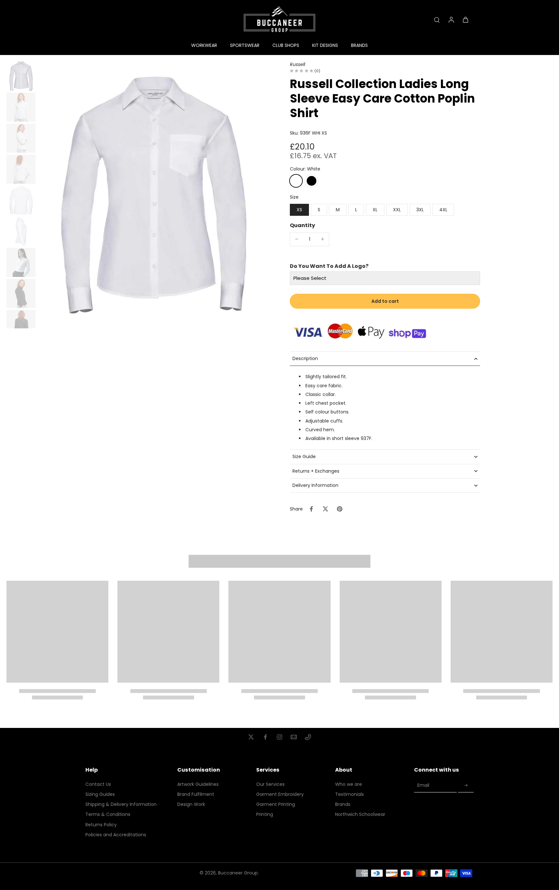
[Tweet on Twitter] (325, 509)
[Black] (311, 181)
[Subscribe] (466, 786)
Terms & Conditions (107, 814)
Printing (264, 814)
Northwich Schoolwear (360, 814)
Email (423, 785)
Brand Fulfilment (195, 794)
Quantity (302, 225)
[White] (296, 181)
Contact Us (98, 784)
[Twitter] (251, 737)
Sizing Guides (100, 794)
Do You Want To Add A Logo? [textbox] (329, 266)
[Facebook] (265, 737)
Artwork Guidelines (198, 784)
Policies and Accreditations (115, 835)
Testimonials (349, 794)
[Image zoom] (153, 194)
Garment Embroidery (280, 794)
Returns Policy (101, 825)
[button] (385, 301)
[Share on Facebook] (311, 509)
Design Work (191, 804)
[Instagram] (279, 737)
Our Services (270, 784)
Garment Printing (275, 804)
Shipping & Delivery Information (121, 804)
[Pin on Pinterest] (340, 509)
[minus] (296, 239)
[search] (437, 19)
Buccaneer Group (238, 873)
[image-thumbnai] (21, 76)
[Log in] (451, 19)
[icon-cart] (465, 19)
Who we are (348, 784)
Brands (342, 804)
